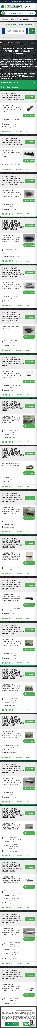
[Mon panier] (30, 6)
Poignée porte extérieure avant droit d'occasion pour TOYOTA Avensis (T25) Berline (13, 498)
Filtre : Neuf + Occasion (18, 87)
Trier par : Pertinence (18, 82)
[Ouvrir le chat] (31, 1023)
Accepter (12, 1024)
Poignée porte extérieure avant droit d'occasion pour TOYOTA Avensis (13, 96)
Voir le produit (31, 115)
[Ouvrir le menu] (34, 6)
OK (32, 31)
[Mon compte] (26, 6)
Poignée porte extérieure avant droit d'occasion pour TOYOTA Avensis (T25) (13, 361)
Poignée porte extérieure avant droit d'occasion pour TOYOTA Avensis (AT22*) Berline (13, 180)
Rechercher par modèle (12, 37)
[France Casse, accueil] (11, 6)
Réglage (27, 1024)
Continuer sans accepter (24, 1010)
